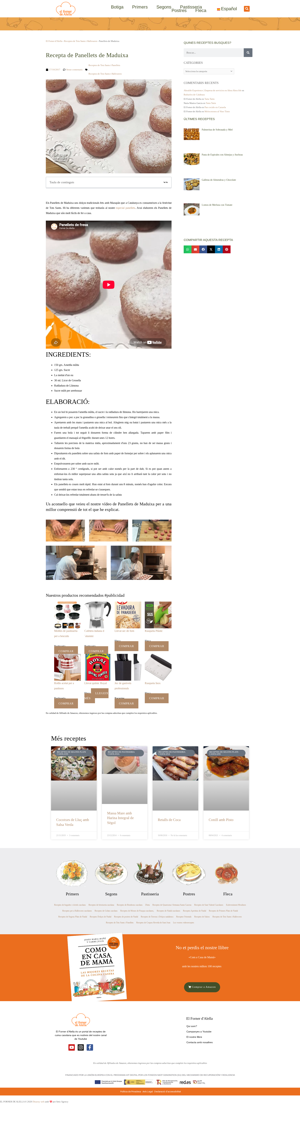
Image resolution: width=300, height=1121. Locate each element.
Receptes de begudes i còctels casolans (70, 905)
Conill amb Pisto (221, 820)
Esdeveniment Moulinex (236, 905)
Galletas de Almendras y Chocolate (219, 180)
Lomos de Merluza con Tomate (217, 205)
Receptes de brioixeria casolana (101, 905)
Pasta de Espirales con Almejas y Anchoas (222, 154)
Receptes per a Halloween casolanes (77, 911)
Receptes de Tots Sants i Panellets (104, 65)
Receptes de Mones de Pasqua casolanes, (137, 911)
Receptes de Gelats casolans (106, 911)
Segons (163, 7)
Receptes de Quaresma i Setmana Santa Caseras (171, 905)
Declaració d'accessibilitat (167, 1091)
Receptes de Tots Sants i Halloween (80, 41)
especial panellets (125, 207)
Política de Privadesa (130, 1091)
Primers (140, 7)
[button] (247, 9)
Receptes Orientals (183, 916)
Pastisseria (191, 7)
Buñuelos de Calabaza (194, 94)
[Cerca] (248, 52)
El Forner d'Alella (54, 41)
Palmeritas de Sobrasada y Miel (217, 129)
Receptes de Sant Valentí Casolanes (208, 905)
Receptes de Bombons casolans (130, 905)
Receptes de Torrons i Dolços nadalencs (157, 916)
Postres (179, 10)
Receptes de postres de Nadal (126, 916)
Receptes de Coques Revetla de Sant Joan (153, 922)
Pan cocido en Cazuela (215, 107)
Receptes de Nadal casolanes (168, 911)
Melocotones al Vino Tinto (217, 111)
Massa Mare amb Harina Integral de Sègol (120, 818)
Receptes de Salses (202, 916)
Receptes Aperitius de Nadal (194, 911)
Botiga (117, 7)
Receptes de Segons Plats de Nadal (72, 916)
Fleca (200, 10)
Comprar (66, 651)
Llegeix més (96, 696)
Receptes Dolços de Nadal (100, 916)
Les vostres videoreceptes (183, 922)
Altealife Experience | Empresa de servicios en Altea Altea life (212, 90)
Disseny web (38, 1101)
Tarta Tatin (210, 99)
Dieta (147, 905)
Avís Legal (148, 1091)
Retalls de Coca (169, 820)
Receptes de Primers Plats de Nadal (223, 911)
